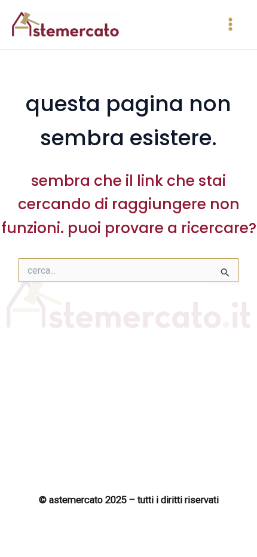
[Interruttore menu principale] (230, 24)
